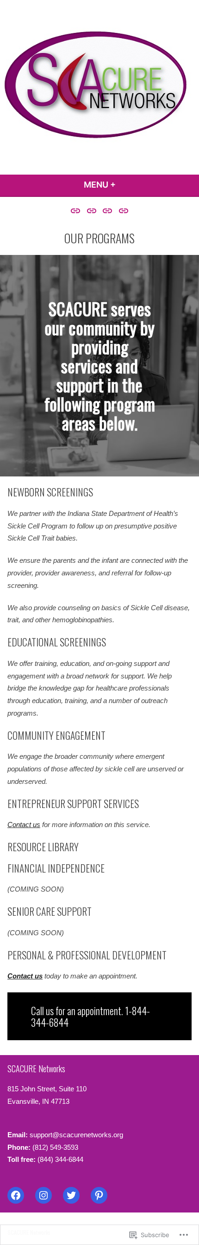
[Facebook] (15, 1195)
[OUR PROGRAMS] (91, 210)
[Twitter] (71, 1195)
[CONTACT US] (122, 210)
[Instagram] (43, 1195)
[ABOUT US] (76, 210)
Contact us (23, 824)
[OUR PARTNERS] (108, 210)
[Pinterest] (99, 1195)
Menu (125, 184)
